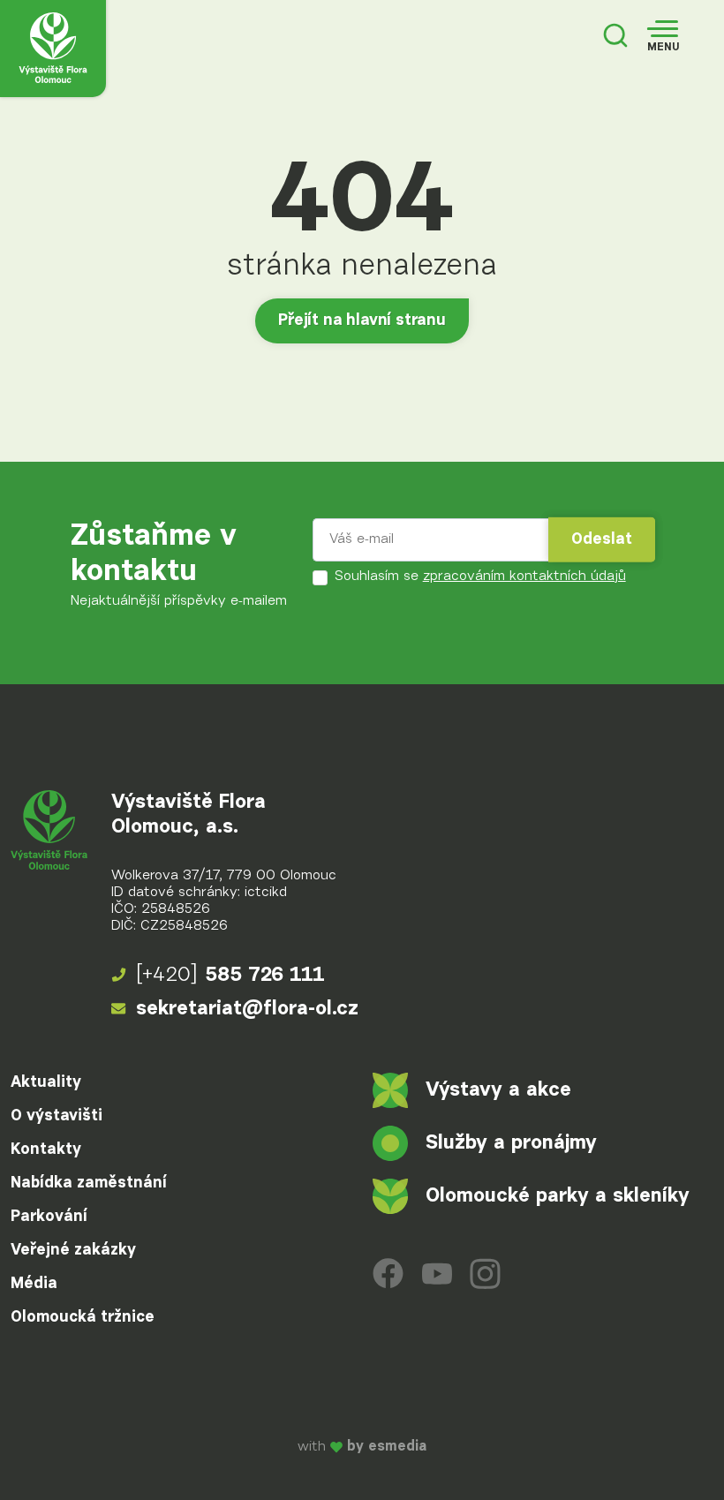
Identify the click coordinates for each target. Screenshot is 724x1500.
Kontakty (46, 1149)
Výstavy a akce (498, 1090)
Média (34, 1284)
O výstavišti (56, 1116)
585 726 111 (230, 975)
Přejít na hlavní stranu (362, 320)
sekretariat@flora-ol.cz (247, 1009)
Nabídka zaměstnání (89, 1183)
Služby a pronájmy (511, 1143)
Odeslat (601, 539)
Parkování (49, 1217)
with (362, 1447)
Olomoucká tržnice (83, 1317)
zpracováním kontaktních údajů (524, 576)
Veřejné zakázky (73, 1250)
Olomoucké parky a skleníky (558, 1196)
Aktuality (46, 1082)
